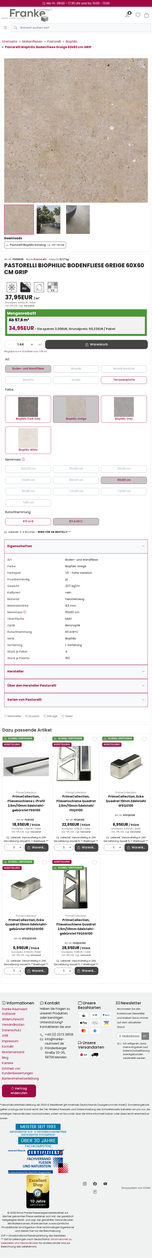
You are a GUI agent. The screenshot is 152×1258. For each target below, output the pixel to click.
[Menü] (5, 27)
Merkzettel (14, 716)
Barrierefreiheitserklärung (19, 1078)
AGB (5, 1035)
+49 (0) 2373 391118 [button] (59, 1034)
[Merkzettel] (138, 15)
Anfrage (52, 716)
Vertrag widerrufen (19, 1090)
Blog (5, 1058)
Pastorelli (40, 259)
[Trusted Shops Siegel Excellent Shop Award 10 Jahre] (38, 1191)
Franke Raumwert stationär (15, 1011)
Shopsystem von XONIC (136, 1188)
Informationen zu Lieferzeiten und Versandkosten (36, 1241)
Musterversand (13, 1052)
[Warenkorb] (146, 15)
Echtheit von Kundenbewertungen (17, 1070)
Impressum (10, 1041)
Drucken (34, 716)
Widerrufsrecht (13, 1019)
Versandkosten (13, 1025)
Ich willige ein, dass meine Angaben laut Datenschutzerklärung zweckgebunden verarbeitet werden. (136, 1051)
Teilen (69, 716)
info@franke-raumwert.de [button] (54, 1041)
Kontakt (8, 1046)
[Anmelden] (127, 15)
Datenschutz (11, 1030)
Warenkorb (40, 847)
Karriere (7, 1063)
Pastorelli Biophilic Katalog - (37, 245)
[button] (23, 459)
